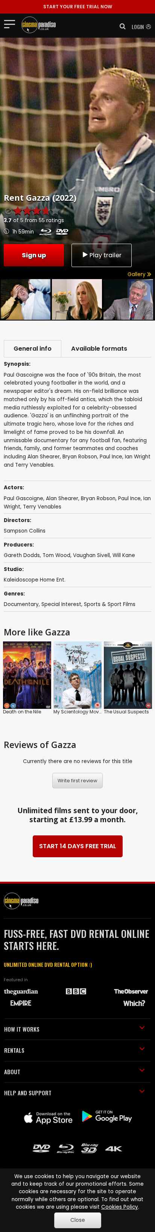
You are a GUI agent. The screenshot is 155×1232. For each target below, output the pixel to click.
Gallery (137, 274)
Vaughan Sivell (91, 555)
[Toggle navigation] (12, 23)
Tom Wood (56, 555)
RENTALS (14, 1050)
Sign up (34, 255)
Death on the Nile (22, 711)
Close (77, 1220)
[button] (120, 26)
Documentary (21, 604)
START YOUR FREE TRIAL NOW (77, 6)
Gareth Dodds (22, 555)
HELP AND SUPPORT (28, 1092)
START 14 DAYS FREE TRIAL (77, 846)
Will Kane (123, 555)
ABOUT (12, 1071)
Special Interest (61, 604)
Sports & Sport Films (109, 604)
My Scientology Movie (78, 711)
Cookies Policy (119, 1207)
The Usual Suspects (126, 711)
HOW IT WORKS (22, 1029)
